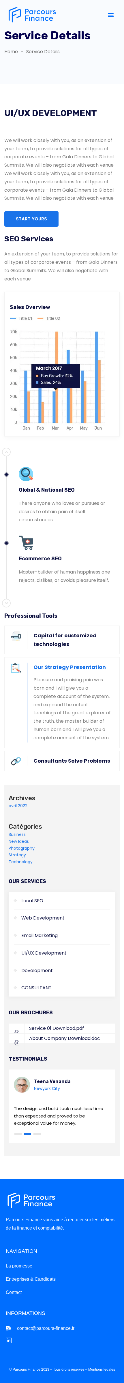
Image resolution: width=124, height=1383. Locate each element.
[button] (110, 14)
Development (37, 970)
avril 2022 (18, 806)
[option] (62, 531)
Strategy (17, 855)
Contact (14, 1292)
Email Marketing (39, 935)
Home (11, 51)
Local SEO (32, 900)
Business (17, 834)
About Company (64, 1038)
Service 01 (56, 1028)
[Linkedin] (9, 1340)
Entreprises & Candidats (31, 1279)
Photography (22, 848)
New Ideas (19, 841)
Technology (21, 862)
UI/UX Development (44, 953)
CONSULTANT (36, 987)
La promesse (19, 1265)
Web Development (43, 918)
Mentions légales (101, 1369)
